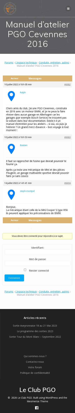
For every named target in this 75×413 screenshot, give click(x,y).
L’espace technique (26, 62)
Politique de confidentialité (35, 372)
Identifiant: (37, 247)
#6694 (67, 183)
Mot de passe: (37, 259)
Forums (9, 62)
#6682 (67, 84)
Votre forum (35, 367)
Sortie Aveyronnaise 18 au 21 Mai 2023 (35, 325)
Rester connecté (39, 270)
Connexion (14, 278)
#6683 (67, 137)
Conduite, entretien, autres (54, 62)
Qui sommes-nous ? (35, 356)
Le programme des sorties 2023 (35, 331)
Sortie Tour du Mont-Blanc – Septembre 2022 (35, 336)
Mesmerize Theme (37, 401)
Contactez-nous (35, 361)
